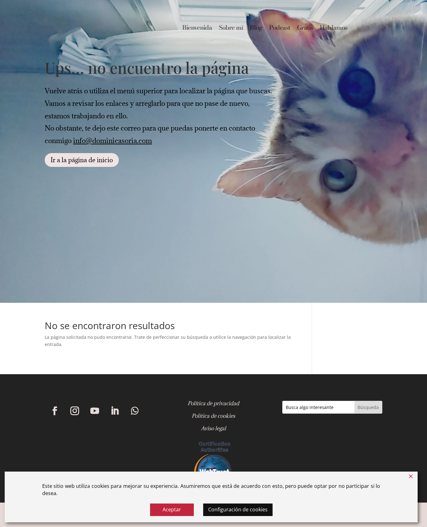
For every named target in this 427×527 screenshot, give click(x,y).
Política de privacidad (213, 403)
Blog (256, 28)
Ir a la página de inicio (82, 160)
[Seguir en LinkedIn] (114, 411)
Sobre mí (231, 28)
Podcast (279, 28)
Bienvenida (197, 28)
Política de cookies (213, 415)
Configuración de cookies (238, 509)
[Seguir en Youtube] (94, 411)
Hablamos (333, 28)
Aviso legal (213, 428)
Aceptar (172, 509)
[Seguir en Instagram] (74, 411)
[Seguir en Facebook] (54, 411)
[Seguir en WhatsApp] (134, 411)
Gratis (305, 28)
